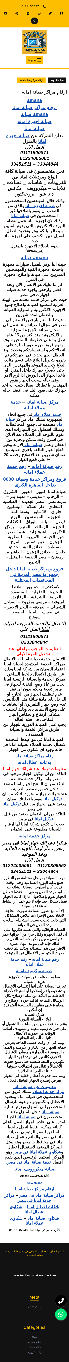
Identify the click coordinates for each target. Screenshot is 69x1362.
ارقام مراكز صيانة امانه (34, 755)
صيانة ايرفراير (35, 1342)
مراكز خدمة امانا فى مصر (28, 1198)
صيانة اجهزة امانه (35, 121)
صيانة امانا (34, 128)
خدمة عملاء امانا (46, 414)
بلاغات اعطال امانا (43, 1206)
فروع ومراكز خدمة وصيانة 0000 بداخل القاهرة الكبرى (34, 481)
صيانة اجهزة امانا (40, 205)
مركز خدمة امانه (35, 835)
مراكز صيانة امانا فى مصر (41, 1195)
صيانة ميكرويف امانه (34, 970)
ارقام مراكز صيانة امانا (34, 107)
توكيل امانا (53, 798)
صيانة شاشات (34, 1347)
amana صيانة (34, 114)
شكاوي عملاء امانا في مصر (37, 1152)
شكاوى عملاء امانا (26, 1221)
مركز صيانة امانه (42, 402)
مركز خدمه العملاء (48, 1091)
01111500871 (31, 6)
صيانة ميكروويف (34, 1352)
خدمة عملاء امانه (28, 404)
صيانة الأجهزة (57, 80)
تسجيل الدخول (34, 1306)
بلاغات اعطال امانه (34, 762)
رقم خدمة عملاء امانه (26, 469)
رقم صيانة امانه (46, 466)
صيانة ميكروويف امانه (34, 1168)
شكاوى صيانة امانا (42, 1218)
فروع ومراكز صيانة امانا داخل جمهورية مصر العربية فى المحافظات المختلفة (34, 574)
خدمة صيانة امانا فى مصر (29, 1162)
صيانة (34, 1336)
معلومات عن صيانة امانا (34, 1086)
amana (34, 100)
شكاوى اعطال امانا (27, 1209)
